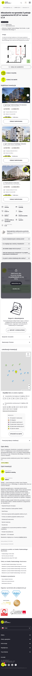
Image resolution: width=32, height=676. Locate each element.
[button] (28, 95)
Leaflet (22, 390)
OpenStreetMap (28, 390)
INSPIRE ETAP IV (23, 537)
